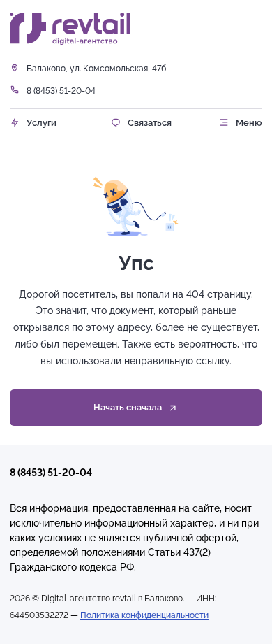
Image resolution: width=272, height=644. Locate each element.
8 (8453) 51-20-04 (61, 90)
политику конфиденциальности (143, 586)
